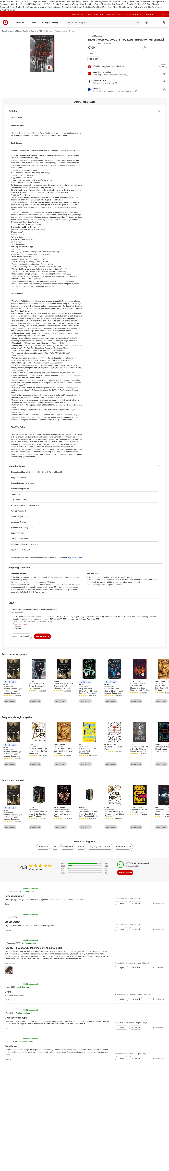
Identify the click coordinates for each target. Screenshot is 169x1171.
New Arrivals (42, 7)
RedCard (152, 7)
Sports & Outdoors (12, 4)
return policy (98, 584)
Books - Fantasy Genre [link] (123, 847)
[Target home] (5, 22)
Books (33, 31)
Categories (19, 22)
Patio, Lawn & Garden (111, 1)
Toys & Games (66, 4)
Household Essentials (137, 1)
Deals (25, 7)
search (138, 22)
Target (4, 31)
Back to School (24, 1)
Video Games (95, 4)
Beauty (155, 1)
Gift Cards (147, 4)
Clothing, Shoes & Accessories (60, 1)
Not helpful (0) (41, 621)
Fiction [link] (55, 847)
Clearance (32, 7)
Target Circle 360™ (114, 14)
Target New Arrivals (8, 1)
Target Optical (16, 7)
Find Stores (10, 10)
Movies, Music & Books (111, 4)
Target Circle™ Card (95, 14)
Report (49, 621)
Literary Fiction (68, 31)
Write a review (125, 872)
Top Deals (72, 7)
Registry (144, 7)
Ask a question (42, 636)
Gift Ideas (138, 4)
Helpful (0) (31, 621)
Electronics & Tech (81, 4)
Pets (22, 4)
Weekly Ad (98, 7)
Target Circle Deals (85, 7)
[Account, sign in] (151, 22)
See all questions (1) (21, 636)
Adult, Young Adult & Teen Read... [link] (100, 847)
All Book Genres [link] (67, 847)
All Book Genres (45, 31)
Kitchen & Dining (94, 1)
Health (27, 4)
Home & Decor (80, 1)
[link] (94, 43)
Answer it (17, 628)
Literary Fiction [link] (43, 847)
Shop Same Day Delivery (130, 7)
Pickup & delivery (50, 22)
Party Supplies (128, 4)
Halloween (42, 1)
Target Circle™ (77, 14)
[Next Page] (167, 681)
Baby (149, 1)
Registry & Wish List (134, 14)
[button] (94, 43)
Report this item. (75, 558)
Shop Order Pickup (111, 7)
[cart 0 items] (164, 22)
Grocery (124, 1)
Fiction (57, 31)
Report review (158, 903)
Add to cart (93, 59)
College (34, 1)
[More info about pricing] (144, 47)
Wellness (34, 4)
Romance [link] (81, 847)
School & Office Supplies (49, 4)
